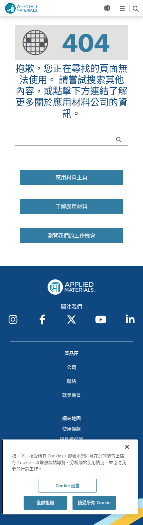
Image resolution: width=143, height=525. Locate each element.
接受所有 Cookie (94, 502)
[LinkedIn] (130, 319)
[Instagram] (13, 319)
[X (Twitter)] (71, 319)
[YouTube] (100, 319)
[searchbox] (135, 8)
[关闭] (127, 446)
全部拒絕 (45, 502)
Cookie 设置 (67, 486)
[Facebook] (42, 319)
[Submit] (120, 139)
